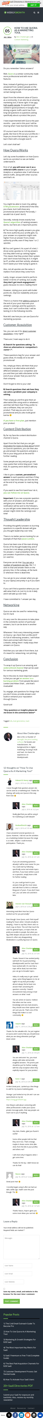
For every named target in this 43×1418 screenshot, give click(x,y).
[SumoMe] (40, 1415)
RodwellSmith (21, 825)
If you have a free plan (13, 420)
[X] (9, 1415)
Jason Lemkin (28, 539)
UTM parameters (11, 206)
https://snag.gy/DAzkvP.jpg (16, 1099)
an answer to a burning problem (18, 679)
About (12, 1408)
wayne (18, 1024)
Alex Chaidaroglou (23, 37)
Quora (11, 74)
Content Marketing (21, 39)
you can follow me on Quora (16, 493)
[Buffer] (34, 1415)
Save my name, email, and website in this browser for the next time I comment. (20, 1292)
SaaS (27, 721)
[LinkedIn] (21, 1415)
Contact (31, 1408)
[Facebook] (15, 1415)
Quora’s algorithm (11, 222)
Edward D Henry (21, 780)
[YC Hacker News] (28, 1415)
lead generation (19, 721)
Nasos (18, 1174)
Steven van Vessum (23, 904)
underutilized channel (13, 668)
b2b (11, 721)
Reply (36, 782)
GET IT (33, 5)
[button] (21, 3)
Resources (21, 1408)
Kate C (18, 1079)
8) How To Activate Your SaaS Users (18, 1379)
